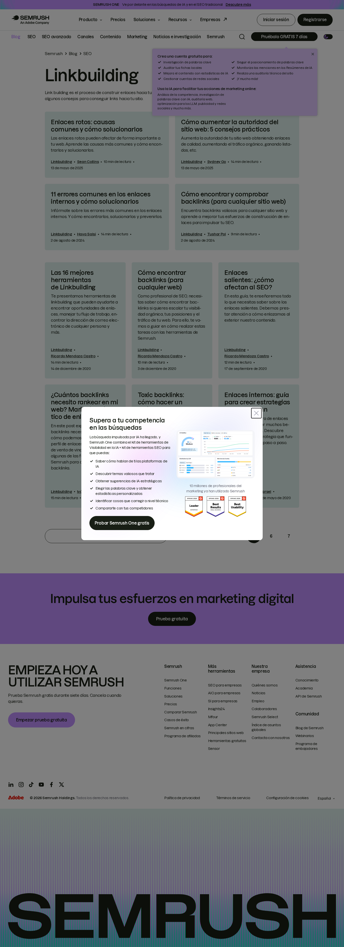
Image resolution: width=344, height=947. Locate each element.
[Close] (256, 413)
